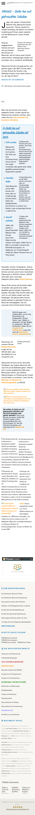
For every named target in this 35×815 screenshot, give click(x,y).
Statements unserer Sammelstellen (21, 333)
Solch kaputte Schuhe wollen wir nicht (14, 618)
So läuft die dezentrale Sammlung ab (13, 614)
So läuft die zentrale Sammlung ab (12, 610)
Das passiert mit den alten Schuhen (13, 602)
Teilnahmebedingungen (9, 658)
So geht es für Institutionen (17, 329)
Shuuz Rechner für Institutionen (12, 706)
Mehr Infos (27, 559)
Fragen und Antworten (8, 694)
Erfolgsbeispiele (6, 690)
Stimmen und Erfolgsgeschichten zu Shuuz (15, 606)
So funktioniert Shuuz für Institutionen (14, 598)
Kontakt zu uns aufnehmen (10, 714)
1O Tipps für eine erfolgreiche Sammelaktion (16, 622)
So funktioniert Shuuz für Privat (11, 594)
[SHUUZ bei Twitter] (24, 642)
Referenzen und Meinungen (10, 686)
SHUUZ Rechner (25, 279)
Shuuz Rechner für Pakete (10, 702)
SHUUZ (22, 504)
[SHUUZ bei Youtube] (9, 642)
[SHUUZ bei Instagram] (9, 640)
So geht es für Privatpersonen (11, 674)
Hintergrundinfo (6, 698)
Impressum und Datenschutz (11, 654)
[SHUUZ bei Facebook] (9, 638)
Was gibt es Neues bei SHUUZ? (11, 670)
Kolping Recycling (8, 347)
